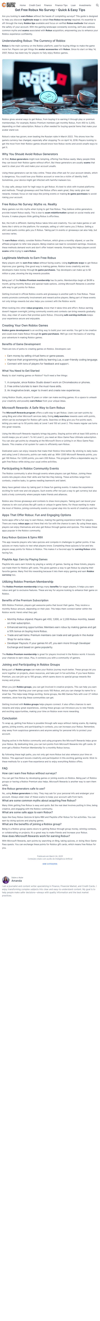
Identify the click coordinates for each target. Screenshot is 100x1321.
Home (23, 5)
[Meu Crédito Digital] (8, 4)
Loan (73, 5)
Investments (85, 5)
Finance (48, 5)
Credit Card (35, 5)
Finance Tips (61, 5)
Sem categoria (50, 864)
